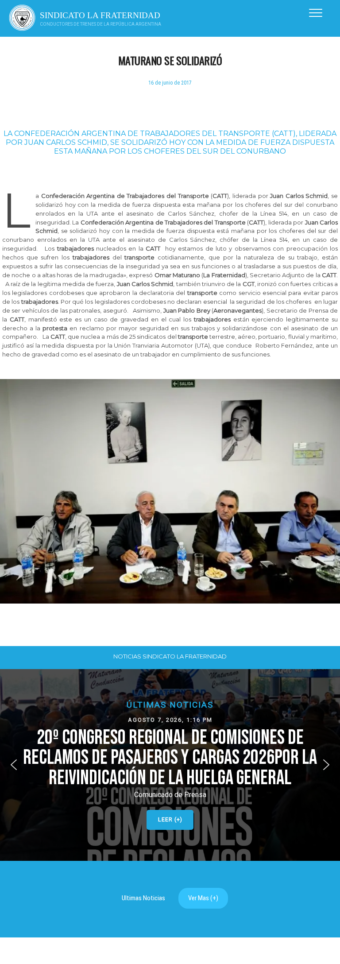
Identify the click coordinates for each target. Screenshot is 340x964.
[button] (170, 765)
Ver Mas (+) (203, 898)
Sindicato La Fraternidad (100, 15)
